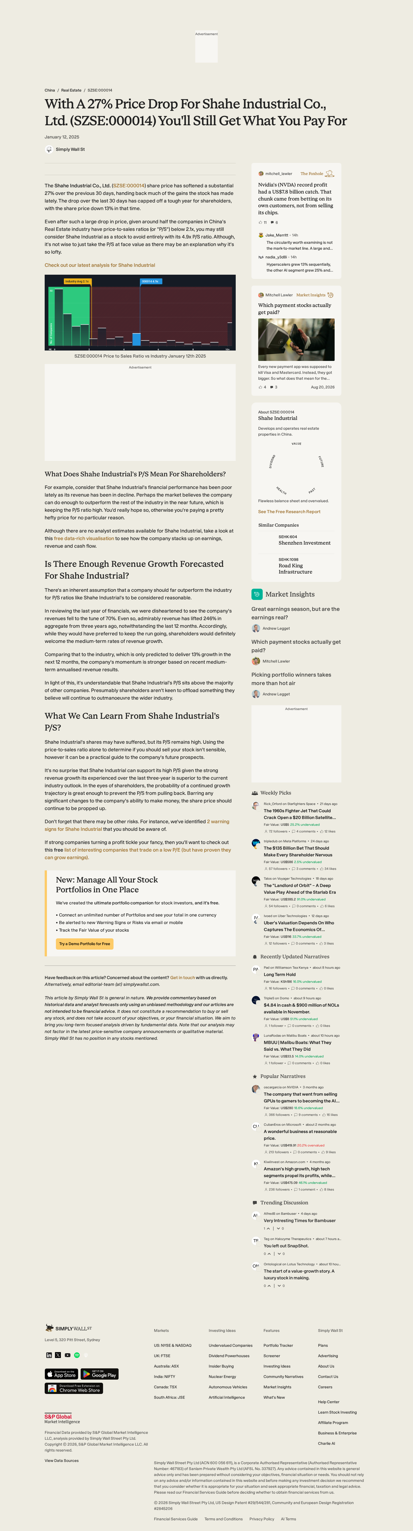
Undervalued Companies (231, 1345)
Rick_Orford (273, 804)
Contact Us (328, 1376)
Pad (266, 968)
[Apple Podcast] (85, 1355)
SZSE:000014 (128, 186)
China (50, 90)
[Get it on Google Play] (100, 1374)
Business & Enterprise (337, 1433)
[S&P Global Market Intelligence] (62, 1418)
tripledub (271, 841)
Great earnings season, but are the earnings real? (295, 613)
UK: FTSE (162, 1355)
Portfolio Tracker (278, 1345)
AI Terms (288, 1519)
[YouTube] (67, 1355)
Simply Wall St (70, 149)
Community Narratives (283, 1376)
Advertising (328, 1355)
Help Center (328, 1402)
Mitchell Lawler (276, 661)
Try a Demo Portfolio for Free (84, 943)
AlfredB (269, 1214)
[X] (57, 1355)
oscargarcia (273, 1087)
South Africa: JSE (169, 1397)
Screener (272, 1355)
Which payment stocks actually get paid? (296, 646)
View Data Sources (62, 1460)
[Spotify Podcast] (76, 1355)
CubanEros (272, 1125)
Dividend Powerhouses (229, 1355)
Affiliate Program (333, 1422)
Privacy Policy (261, 1519)
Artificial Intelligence (227, 1397)
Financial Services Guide (176, 1519)
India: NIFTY (164, 1376)
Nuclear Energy (222, 1376)
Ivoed (268, 916)
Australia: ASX (166, 1366)
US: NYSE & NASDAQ (173, 1345)
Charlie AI (326, 1443)
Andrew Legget (276, 628)
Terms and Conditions (224, 1519)
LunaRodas (272, 1036)
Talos (268, 879)
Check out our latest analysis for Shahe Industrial (100, 265)
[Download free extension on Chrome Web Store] (74, 1389)
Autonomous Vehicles (228, 1387)
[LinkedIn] (49, 1355)
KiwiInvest (272, 1162)
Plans (323, 1345)
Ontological (273, 1264)
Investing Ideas (277, 1366)
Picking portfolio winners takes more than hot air (291, 678)
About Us (326, 1366)
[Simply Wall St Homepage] (68, 1327)
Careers (325, 1387)
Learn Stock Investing (337, 1412)
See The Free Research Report (289, 511)
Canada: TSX (165, 1387)
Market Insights (277, 1387)
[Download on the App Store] (61, 1374)
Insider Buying (221, 1366)
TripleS (269, 998)
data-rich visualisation (84, 538)
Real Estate (71, 90)
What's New (274, 1397)
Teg (266, 1239)
